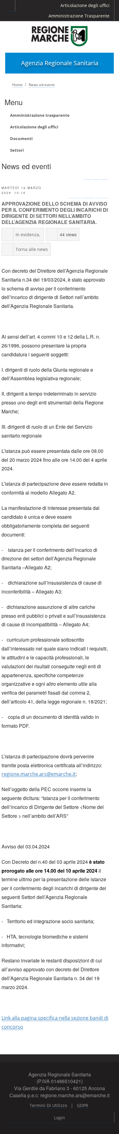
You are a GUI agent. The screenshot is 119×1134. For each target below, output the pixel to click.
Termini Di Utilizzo (48, 1105)
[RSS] (96, 176)
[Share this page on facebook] (75, 192)
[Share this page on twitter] (88, 192)
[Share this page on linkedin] (102, 192)
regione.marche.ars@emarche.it (39, 774)
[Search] (104, 176)
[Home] (87, 176)
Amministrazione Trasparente (79, 16)
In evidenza (27, 234)
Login (59, 1118)
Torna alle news (32, 249)
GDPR (82, 1105)
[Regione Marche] (59, 36)
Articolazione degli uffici (85, 5)
